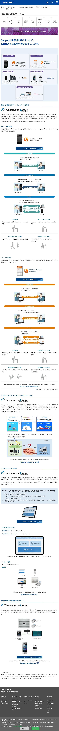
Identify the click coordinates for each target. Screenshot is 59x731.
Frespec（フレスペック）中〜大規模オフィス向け (33, 7)
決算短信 (37, 705)
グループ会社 (49, 708)
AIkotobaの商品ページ (28, 594)
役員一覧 (48, 705)
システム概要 (47, 21)
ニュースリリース (50, 703)
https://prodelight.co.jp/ (28, 462)
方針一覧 (25, 703)
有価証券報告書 (38, 703)
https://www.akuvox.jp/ (28, 663)
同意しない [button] (24, 728)
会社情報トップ (50, 700)
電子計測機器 (15, 704)
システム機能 (33, 21)
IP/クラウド (18, 21)
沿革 (48, 712)
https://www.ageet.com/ (28, 386)
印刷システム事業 (4, 703)
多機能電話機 (26, 21)
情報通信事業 (3, 700)
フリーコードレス (11, 21)
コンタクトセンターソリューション (17, 702)
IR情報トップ (38, 700)
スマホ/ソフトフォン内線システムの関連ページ (47, 389)
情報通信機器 (11, 7)
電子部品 (14, 706)
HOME (2, 7)
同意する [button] (35, 728)
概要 (4, 21)
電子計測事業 (3, 701)
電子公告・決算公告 (39, 701)
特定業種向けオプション (40, 22)
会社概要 (48, 701)
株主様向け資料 (38, 708)
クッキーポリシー (17, 726)
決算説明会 (37, 707)
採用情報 (48, 710)
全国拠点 (48, 707)
